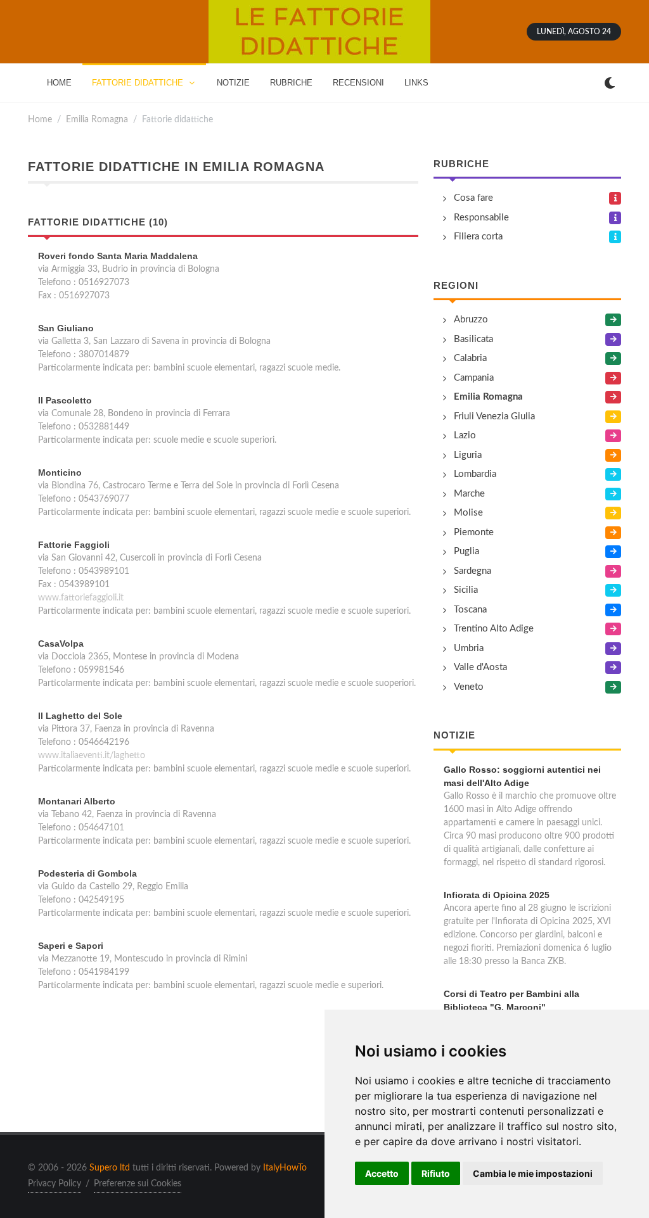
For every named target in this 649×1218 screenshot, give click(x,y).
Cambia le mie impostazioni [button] (533, 1173)
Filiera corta (478, 236)
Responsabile (481, 217)
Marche (469, 493)
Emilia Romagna (97, 119)
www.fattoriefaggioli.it (81, 597)
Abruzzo (471, 319)
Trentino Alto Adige (494, 628)
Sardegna (472, 571)
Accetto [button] (382, 1173)
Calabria (470, 358)
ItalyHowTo (285, 1168)
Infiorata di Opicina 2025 (496, 895)
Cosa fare (473, 198)
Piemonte (474, 532)
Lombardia (475, 474)
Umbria (469, 648)
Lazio (465, 435)
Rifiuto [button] (435, 1173)
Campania (474, 378)
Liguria (468, 455)
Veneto (469, 687)
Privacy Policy (54, 1183)
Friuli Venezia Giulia (494, 416)
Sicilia (466, 590)
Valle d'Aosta (480, 667)
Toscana (470, 609)
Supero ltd (109, 1168)
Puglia (466, 551)
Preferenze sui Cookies (137, 1183)
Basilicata (473, 339)
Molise (468, 512)
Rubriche (461, 163)
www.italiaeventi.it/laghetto (91, 755)
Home (40, 119)
